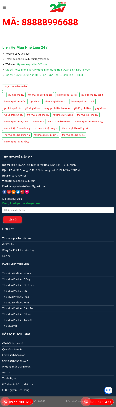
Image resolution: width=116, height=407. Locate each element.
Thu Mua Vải (9, 325)
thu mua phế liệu (16, 94)
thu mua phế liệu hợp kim (16, 121)
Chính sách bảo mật (13, 355)
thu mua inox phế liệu (87, 114)
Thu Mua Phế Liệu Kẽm (15, 302)
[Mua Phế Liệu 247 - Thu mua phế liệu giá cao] (58, 7)
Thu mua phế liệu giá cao (16, 238)
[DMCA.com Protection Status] (54, 401)
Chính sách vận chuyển (15, 361)
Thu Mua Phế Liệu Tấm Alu (17, 320)
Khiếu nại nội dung (74, 401)
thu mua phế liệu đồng (92, 94)
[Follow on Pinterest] (9, 192)
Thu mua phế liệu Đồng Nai (17, 134)
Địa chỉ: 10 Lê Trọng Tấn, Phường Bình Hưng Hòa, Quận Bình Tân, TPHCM (47, 69)
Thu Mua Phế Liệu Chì (14, 291)
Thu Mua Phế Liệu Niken (16, 314)
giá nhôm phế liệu (12, 108)
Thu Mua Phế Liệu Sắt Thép (18, 285)
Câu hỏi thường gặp (13, 343)
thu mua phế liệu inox (55, 101)
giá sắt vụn (36, 101)
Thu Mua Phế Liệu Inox (15, 296)
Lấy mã (12, 219)
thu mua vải (38, 121)
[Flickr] (27, 192)
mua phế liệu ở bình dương (17, 128)
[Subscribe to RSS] (13, 192)
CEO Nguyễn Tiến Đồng (15, 390)
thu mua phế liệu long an (46, 128)
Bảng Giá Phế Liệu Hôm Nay (18, 250)
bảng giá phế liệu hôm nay (57, 108)
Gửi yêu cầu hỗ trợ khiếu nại (18, 384)
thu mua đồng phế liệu (38, 114)
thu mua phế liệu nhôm (15, 101)
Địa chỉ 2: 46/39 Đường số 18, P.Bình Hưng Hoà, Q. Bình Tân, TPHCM (44, 75)
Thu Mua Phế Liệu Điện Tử (17, 308)
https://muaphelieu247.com (31, 64)
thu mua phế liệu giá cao (40, 94)
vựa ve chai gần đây (13, 114)
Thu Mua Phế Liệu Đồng (16, 279)
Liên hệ (6, 255)
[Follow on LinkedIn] (18, 192)
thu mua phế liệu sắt (67, 94)
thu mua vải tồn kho (63, 114)
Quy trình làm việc (12, 349)
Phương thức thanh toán (16, 366)
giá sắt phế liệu (32, 108)
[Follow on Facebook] (4, 192)
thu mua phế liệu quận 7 (46, 134)
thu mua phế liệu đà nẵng (16, 141)
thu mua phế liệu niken (59, 121)
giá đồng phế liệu (82, 108)
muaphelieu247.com (24, 181)
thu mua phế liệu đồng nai (75, 128)
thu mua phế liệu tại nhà (82, 101)
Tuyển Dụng (9, 378)
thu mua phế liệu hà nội (73, 134)
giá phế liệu (100, 108)
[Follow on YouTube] (22, 192)
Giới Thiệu (8, 244)
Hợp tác (6, 372)
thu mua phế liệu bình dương (89, 121)
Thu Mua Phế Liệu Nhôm (16, 273)
